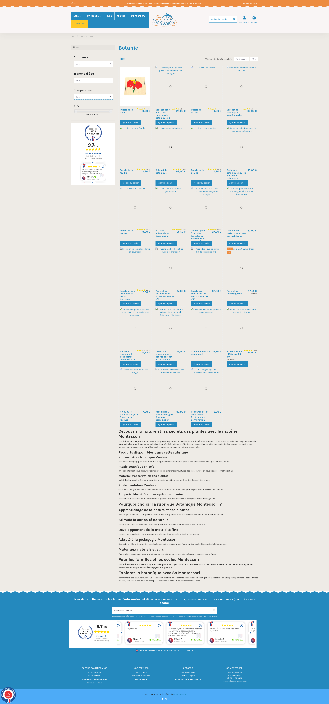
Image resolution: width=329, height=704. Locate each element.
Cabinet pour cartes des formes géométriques (236, 233)
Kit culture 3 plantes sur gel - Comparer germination (164, 415)
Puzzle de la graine (197, 171)
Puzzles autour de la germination (162, 233)
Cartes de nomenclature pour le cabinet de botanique (164, 355)
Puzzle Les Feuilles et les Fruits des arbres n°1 (165, 295)
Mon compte (141, 672)
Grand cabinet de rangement (200, 352)
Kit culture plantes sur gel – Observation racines (129, 415)
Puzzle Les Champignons (234, 292)
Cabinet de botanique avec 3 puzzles (234, 112)
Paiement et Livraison (141, 676)
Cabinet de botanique (161, 171)
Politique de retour (94, 683)
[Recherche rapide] (234, 19)
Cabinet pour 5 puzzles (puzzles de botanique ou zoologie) (198, 236)
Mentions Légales (188, 676)
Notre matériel (94, 676)
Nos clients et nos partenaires (94, 679)
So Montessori (180, 694)
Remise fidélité (141, 679)
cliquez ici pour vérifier (185, 650)
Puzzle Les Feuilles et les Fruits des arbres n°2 (200, 295)
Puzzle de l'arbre (196, 111)
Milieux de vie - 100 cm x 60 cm (234, 354)
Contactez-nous (188, 672)
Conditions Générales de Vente (188, 679)
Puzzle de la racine (126, 232)
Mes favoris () (251, 3)
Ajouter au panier (131, 122)
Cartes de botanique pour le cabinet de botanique (236, 174)
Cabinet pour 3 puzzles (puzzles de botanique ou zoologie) (163, 115)
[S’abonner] (214, 610)
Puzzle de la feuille (126, 171)
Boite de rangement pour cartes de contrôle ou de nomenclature (128, 358)
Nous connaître (94, 672)
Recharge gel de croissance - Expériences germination (200, 415)
